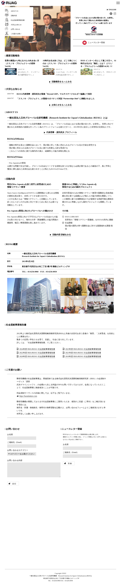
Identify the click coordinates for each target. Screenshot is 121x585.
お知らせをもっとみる (62, 105)
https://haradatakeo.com (28, 396)
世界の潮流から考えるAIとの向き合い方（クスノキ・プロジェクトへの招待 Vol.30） (22, 63)
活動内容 (14, 15)
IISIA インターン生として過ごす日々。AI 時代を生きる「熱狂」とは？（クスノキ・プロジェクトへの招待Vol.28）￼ (98, 63)
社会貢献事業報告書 (18, 20)
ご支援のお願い (16, 34)
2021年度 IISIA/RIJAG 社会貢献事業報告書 (83, 353)
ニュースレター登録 (96, 42)
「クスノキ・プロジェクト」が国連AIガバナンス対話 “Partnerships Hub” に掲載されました (56, 99)
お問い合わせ (15, 29)
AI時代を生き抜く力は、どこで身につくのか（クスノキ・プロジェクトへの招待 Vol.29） (60, 63)
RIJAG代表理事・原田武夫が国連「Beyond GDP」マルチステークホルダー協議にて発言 (54, 94)
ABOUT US (14, 11)
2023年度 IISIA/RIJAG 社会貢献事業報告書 (83, 349)
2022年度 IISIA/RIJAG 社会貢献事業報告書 (37, 353)
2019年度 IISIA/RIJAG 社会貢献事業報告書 (83, 356)
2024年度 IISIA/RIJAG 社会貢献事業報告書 (37, 349)
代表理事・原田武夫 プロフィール (61, 132)
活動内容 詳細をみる (61, 234)
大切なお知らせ (16, 25)
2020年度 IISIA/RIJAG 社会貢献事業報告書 (37, 356)
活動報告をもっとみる (62, 82)
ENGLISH (112, 10)
